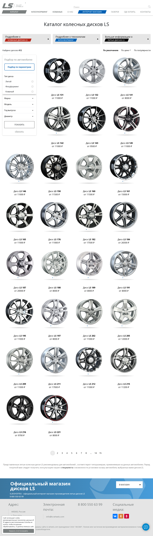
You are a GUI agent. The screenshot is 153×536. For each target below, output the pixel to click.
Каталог (14, 12)
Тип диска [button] (8, 76)
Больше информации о (118, 38)
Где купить (129, 12)
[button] (110, 50)
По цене (125, 50)
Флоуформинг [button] (12, 86)
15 (100, 453)
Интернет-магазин (92, 12)
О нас (70, 12)
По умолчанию (110, 50)
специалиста (67, 467)
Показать (19, 124)
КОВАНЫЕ (57, 12)
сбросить (19, 131)
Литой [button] (8, 81)
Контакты (145, 12)
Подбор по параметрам (19, 67)
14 (96, 453)
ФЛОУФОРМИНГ (39, 12)
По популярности (142, 50)
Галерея (115, 12)
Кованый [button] (9, 91)
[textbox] (19, 99)
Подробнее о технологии (70, 38)
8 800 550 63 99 (90, 504)
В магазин (124, 484)
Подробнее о (16, 38)
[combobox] (19, 98)
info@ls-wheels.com (55, 516)
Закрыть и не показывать (18, 531)
